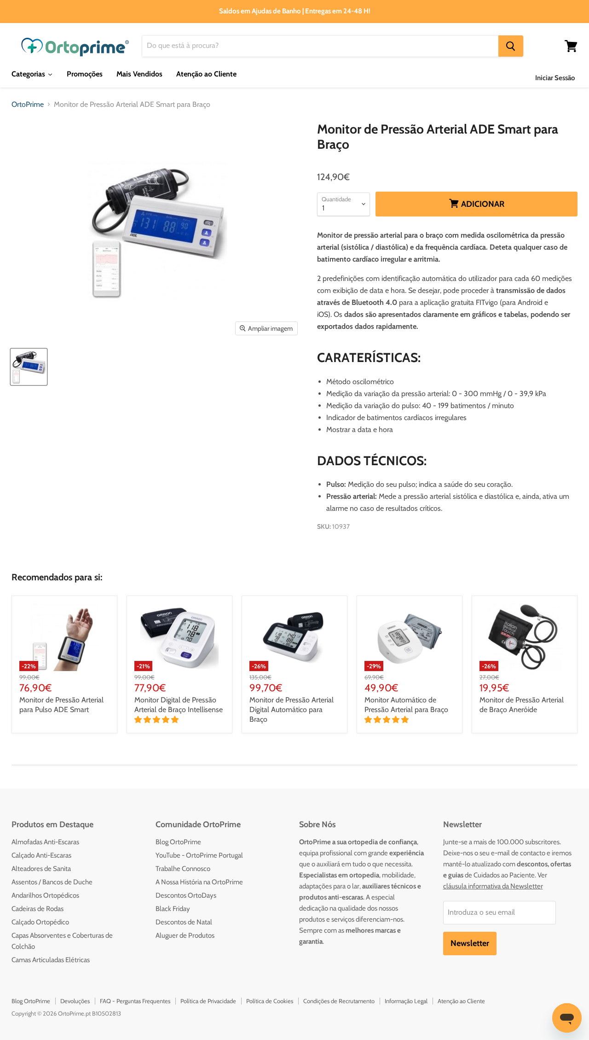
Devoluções (75, 1001)
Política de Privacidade (208, 1001)
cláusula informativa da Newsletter (493, 886)
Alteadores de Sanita (41, 869)
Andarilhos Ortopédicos (45, 895)
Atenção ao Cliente (461, 1001)
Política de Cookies (269, 1001)
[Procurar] (510, 46)
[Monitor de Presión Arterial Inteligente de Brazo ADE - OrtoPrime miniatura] (29, 367)
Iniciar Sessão (555, 78)
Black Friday (173, 909)
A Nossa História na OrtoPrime (199, 882)
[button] (157, 719)
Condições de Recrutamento (339, 1001)
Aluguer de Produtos (185, 935)
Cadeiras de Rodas (38, 909)
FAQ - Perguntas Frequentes (135, 1001)
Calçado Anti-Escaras (41, 855)
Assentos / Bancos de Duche (52, 882)
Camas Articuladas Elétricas (51, 960)
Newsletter (469, 943)
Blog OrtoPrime (178, 842)
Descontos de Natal (184, 922)
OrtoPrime (28, 104)
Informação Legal (406, 1001)
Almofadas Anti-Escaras (45, 842)
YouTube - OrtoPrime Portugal (199, 855)
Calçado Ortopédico (40, 922)
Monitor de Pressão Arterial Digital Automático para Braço (291, 709)
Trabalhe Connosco (183, 869)
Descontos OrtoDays (186, 895)
